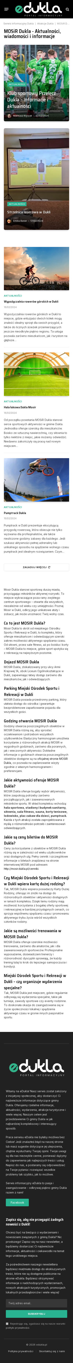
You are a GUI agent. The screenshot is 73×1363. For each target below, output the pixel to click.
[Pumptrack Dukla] (36, 479)
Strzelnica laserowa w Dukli (28, 212)
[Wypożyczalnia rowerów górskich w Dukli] (36, 268)
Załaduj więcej (35, 567)
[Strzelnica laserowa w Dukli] (36, 179)
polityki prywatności (17, 1327)
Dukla (68, 23)
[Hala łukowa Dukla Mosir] (36, 374)
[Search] (67, 9)
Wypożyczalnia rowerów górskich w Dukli (31, 301)
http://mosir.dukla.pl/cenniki (21, 868)
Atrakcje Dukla (45, 23)
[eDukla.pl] (38, 9)
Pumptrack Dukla (15, 513)
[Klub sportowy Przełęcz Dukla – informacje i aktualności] (36, 83)
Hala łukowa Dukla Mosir (20, 407)
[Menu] (6, 9)
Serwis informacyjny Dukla (19, 23)
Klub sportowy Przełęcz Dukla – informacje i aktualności (31, 99)
